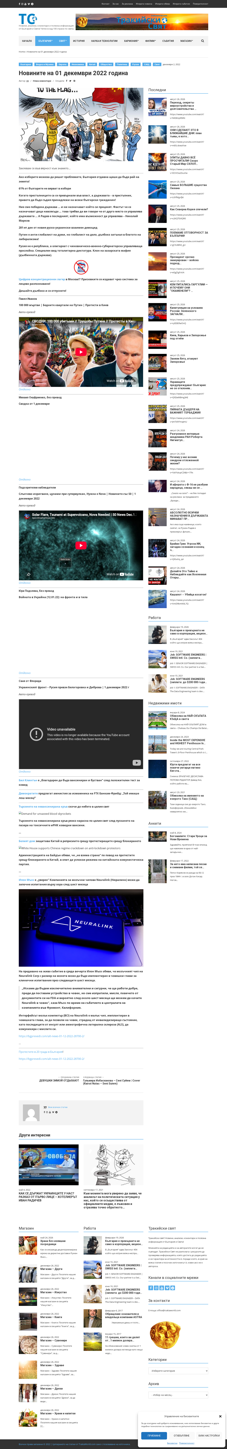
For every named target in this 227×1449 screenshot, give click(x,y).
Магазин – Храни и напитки (57, 1413)
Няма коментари (42, 81)
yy (27, 81)
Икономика (78, 64)
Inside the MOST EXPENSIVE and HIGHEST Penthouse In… (188, 742)
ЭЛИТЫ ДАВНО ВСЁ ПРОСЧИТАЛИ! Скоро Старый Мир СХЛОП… (184, 160)
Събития (168, 41)
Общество (106, 64)
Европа (62, 64)
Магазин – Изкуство (53, 1292)
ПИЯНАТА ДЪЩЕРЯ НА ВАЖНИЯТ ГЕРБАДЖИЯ (185, 411)
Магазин (186, 41)
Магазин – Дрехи (51, 1388)
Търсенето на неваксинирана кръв (43, 806)
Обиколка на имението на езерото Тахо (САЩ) (187, 797)
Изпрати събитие (181, 3)
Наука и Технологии (104, 41)
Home (22, 51)
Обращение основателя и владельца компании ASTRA (123, 1315)
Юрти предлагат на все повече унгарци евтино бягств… (185, 767)
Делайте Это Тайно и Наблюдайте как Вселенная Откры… (188, 574)
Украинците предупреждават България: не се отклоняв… (188, 385)
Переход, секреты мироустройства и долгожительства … (183, 105)
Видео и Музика (45, 64)
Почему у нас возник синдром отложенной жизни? (184, 460)
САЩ (146, 64)
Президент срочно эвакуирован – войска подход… (184, 260)
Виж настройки (209, 1435)
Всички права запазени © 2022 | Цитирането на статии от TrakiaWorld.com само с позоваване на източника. (74, 1444)
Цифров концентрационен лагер (42, 279)
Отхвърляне (181, 1435)
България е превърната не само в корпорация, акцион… (189, 632)
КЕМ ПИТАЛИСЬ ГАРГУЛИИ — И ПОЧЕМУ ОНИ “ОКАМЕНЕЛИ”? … (189, 287)
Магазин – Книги (51, 1317)
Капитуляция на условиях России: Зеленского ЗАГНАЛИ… (186, 311)
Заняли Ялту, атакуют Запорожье (184, 360)
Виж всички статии (57, 1107)
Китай (92, 64)
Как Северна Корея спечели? (189, 209)
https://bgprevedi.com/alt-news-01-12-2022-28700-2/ (51, 1036)
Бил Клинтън (28, 780)
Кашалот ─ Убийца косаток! (188, 594)
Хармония (130, 41)
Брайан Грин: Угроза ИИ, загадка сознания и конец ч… (187, 547)
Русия (135, 64)
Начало (27, 41)
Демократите (28, 793)
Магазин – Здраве (52, 1365)
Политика (122, 64)
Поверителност (186, 1443)
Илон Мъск (26, 880)
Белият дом (27, 841)
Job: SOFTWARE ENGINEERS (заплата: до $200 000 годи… (188, 680)
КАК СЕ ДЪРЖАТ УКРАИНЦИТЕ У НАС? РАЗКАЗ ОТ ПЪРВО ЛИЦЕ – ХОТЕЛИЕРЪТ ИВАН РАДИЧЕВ (48, 1197)
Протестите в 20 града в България (41, 1052)
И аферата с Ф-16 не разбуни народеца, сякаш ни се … (189, 486)
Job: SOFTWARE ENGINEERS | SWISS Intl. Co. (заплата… (188, 656)
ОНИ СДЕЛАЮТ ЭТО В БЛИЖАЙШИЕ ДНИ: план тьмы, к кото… (186, 133)
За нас (116, 3)
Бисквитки (172, 1443)
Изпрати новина (144, 3)
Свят (62, 41)
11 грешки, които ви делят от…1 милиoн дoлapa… (122, 1339)
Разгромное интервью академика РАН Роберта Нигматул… (186, 437)
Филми (150, 41)
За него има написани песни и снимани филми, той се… (188, 866)
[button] (220, 1416)
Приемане (154, 1435)
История (79, 41)
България (45, 41)
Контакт (106, 3)
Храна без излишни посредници (52, 1242)
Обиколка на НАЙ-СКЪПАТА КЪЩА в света (188, 717)
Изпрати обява (162, 3)
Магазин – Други (51, 1269)
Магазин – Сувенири (53, 1340)
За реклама (127, 3)
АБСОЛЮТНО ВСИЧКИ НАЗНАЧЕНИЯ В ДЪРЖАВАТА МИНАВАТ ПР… (189, 515)
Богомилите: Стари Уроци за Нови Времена (188, 838)
